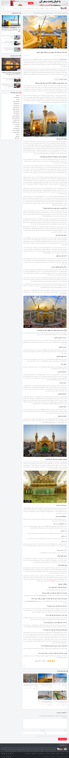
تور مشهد (17, 136)
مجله (56, 8)
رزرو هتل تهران (16, 103)
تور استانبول (17, 138)
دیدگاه (64, 718)
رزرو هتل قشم (16, 113)
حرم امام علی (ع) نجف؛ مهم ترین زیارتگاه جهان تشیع (43, 13)
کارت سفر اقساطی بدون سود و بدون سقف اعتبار (11, 30)
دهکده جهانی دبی (16, 132)
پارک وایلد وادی (16, 128)
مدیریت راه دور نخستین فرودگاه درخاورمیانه (7, 36)
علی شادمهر (35, 688)
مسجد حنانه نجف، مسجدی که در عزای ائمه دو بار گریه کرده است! (45, 701)
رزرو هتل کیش (16, 105)
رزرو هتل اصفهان (16, 109)
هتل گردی (37, 8)
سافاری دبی (17, 126)
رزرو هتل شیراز (16, 111)
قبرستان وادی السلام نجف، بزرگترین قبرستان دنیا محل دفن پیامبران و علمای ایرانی (30, 685)
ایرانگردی (47, 8)
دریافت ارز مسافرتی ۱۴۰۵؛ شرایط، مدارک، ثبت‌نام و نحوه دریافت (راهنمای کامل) (7, 85)
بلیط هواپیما (17, 97)
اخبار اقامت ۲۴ (16, 8)
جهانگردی (42, 8)
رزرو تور (17, 99)
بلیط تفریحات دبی (15, 118)
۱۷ (25, 688)
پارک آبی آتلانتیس (15, 122)
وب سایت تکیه (42, 595)
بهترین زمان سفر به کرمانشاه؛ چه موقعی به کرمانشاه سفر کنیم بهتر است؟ (11, 73)
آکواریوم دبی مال (16, 130)
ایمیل (41, 730)
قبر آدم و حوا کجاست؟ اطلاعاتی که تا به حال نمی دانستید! (60, 701)
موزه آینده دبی (16, 124)
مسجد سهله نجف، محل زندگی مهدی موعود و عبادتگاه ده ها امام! (45, 684)
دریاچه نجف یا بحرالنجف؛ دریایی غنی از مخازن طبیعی (60, 684)
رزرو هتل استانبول (15, 117)
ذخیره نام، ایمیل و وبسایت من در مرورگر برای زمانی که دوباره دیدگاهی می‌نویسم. (51, 736)
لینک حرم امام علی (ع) (32, 601)
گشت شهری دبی (16, 120)
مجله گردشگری (65, 13)
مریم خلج (64, 704)
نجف (55, 13)
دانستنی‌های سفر (30, 8)
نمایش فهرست (57, 79)
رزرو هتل (51, 8)
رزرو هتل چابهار (16, 107)
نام (65, 730)
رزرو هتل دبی (16, 115)
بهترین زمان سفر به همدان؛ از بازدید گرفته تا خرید (8, 78)
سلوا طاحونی (64, 55)
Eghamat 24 (9, 756)
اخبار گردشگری (23, 8)
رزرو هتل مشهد (16, 101)
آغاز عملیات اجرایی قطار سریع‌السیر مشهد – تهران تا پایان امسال (7, 43)
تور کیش (17, 134)
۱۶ (65, 705)
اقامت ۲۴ (51, 581)
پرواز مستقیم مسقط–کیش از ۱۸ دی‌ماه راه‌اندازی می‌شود (7, 48)
